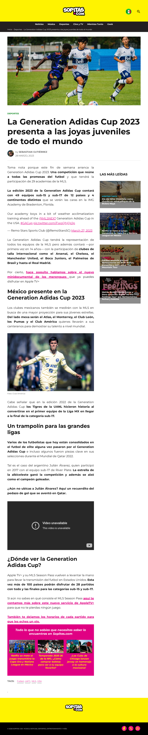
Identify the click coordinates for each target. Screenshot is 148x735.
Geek (110, 24)
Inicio (9, 29)
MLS (34, 681)
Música (51, 24)
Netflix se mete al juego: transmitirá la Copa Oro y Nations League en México (119, 233)
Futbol (20, 681)
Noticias (39, 24)
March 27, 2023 (81, 230)
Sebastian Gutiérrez (33, 152)
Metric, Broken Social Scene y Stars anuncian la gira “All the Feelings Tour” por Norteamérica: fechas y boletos (119, 295)
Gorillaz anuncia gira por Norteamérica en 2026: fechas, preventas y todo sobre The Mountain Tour (118, 264)
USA (39, 681)
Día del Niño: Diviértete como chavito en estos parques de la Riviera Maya (118, 201)
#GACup (27, 223)
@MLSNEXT (47, 218)
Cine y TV (78, 24)
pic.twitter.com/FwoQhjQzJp (54, 223)
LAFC (27, 681)
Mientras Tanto (95, 24)
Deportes (64, 24)
